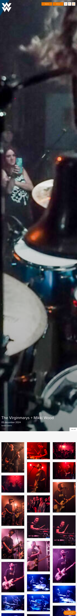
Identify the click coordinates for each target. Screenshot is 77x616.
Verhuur (58, 4)
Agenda (47, 4)
